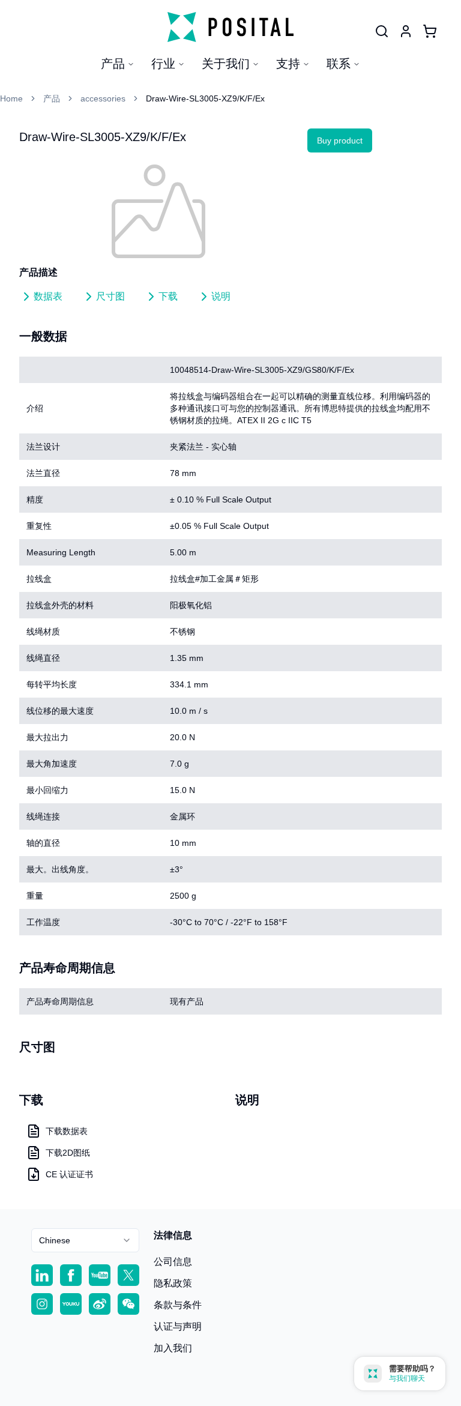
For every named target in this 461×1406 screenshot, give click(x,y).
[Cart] (430, 31)
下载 (168, 296)
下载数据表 (67, 1131)
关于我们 (226, 63)
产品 (113, 63)
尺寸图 (110, 296)
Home (11, 98)
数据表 (48, 296)
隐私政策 (173, 1283)
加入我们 (173, 1348)
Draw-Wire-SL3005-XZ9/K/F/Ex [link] (205, 98)
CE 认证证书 (69, 1174)
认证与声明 (178, 1326)
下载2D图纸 (68, 1152)
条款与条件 (178, 1305)
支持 (288, 63)
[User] (382, 31)
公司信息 (173, 1262)
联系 (339, 63)
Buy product (340, 140)
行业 (163, 63)
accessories (102, 98)
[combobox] (85, 1240)
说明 (220, 296)
